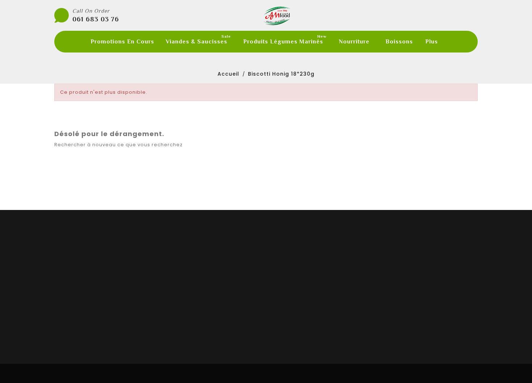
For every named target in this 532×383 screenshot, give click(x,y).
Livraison (283, 273)
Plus (431, 41)
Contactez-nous (295, 319)
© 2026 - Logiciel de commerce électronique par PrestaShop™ (266, 373)
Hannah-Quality (185, 273)
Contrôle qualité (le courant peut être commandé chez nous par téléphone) (274, 205)
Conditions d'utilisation (304, 282)
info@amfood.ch (416, 320)
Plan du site (288, 328)
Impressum (287, 309)
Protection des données (305, 300)
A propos (283, 291)
